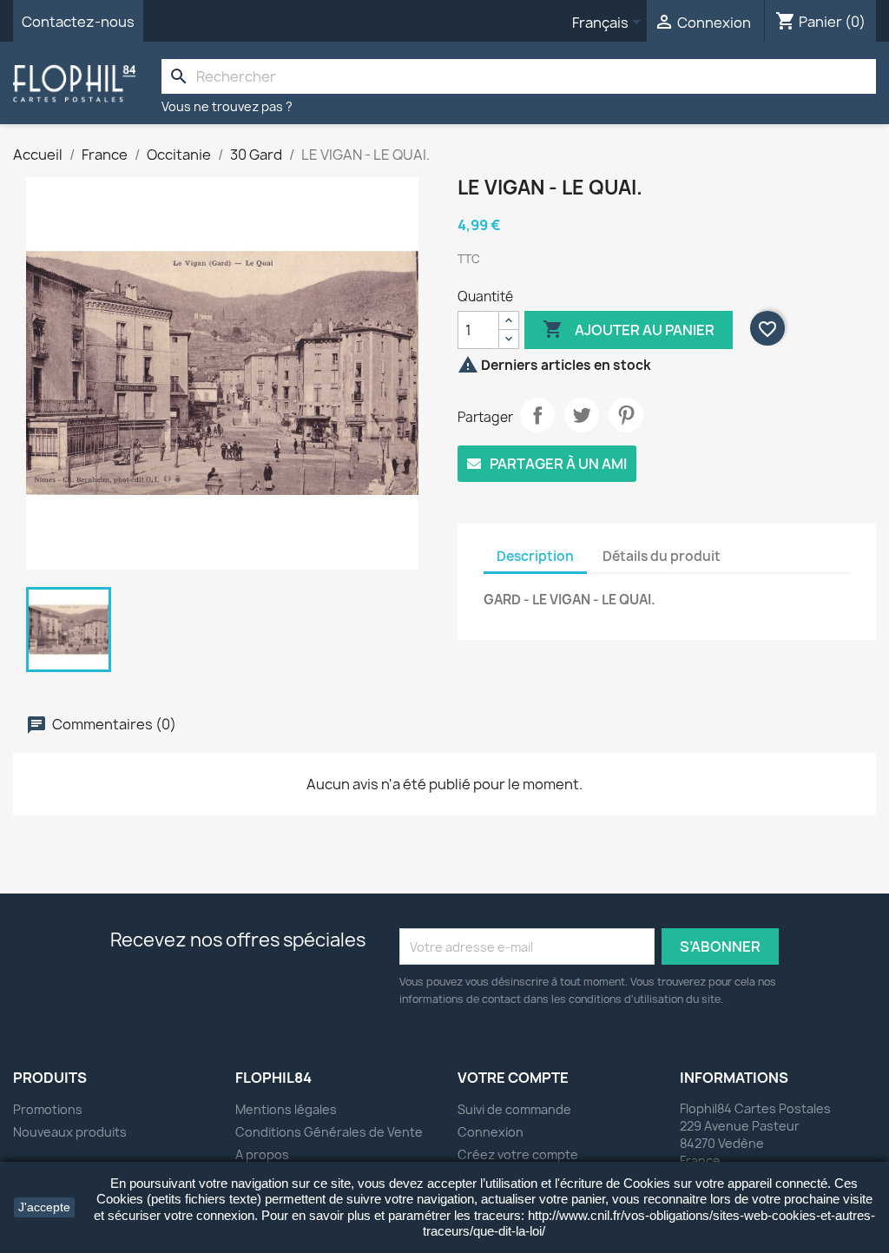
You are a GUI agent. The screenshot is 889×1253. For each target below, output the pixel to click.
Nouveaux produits (70, 1132)
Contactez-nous (78, 21)
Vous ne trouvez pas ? (227, 106)
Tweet (581, 415)
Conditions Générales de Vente (329, 1132)
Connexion (491, 1132)
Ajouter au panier (628, 329)
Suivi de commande (514, 1109)
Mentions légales (286, 1109)
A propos (262, 1154)
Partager (537, 415)
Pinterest (626, 415)
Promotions (47, 1109)
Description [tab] (535, 556)
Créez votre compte (518, 1154)
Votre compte (513, 1077)
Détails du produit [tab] (662, 556)
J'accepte (44, 1207)
